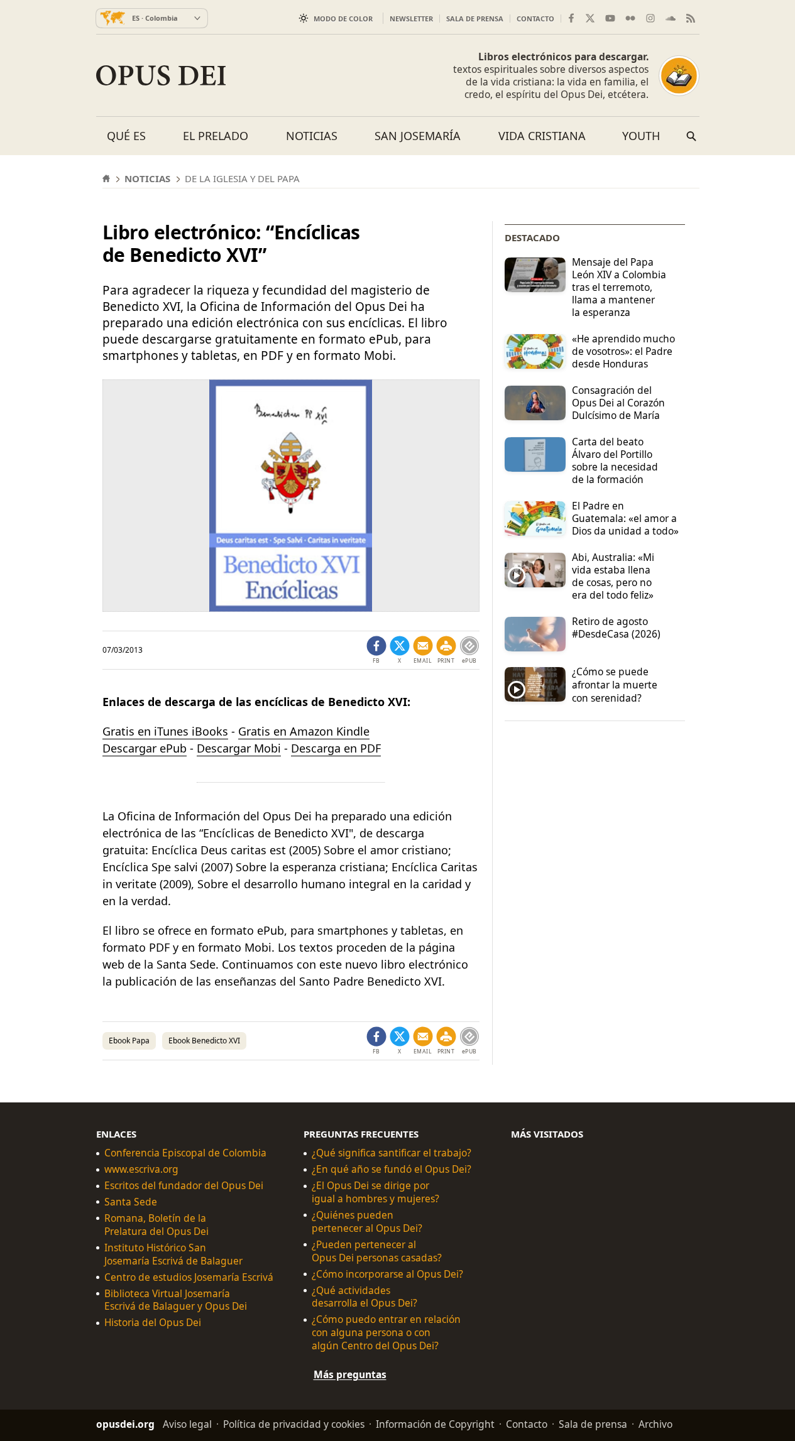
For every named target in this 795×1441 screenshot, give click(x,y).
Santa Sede (130, 1202)
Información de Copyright (435, 1424)
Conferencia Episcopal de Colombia (185, 1153)
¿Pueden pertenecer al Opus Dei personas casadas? (377, 1251)
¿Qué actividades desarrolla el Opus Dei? (364, 1297)
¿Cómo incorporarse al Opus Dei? (387, 1274)
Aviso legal (187, 1424)
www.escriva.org (141, 1169)
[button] (446, 650)
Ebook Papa (129, 1040)
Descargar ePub (144, 748)
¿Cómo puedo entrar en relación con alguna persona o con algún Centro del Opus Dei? (386, 1332)
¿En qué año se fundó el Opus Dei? (391, 1169)
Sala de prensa (474, 18)
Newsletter (411, 18)
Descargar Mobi (239, 748)
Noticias (311, 135)
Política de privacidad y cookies (294, 1424)
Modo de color (343, 18)
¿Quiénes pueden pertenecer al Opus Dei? (367, 1222)
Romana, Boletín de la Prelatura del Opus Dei (156, 1225)
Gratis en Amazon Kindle (304, 731)
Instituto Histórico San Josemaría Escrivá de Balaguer (173, 1254)
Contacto (535, 18)
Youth (641, 135)
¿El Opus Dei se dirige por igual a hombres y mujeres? (375, 1192)
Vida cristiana (542, 135)
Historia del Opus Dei (152, 1322)
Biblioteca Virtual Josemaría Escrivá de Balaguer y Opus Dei (175, 1300)
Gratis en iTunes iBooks (165, 731)
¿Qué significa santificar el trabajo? (391, 1153)
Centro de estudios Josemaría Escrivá (188, 1277)
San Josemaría (418, 135)
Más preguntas (350, 1374)
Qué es (126, 135)
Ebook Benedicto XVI (204, 1040)
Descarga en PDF (336, 748)
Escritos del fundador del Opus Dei (183, 1185)
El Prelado (215, 135)
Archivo (655, 1424)
